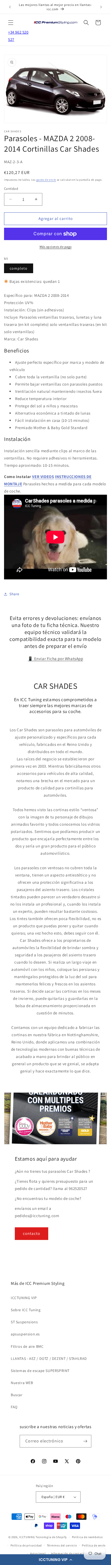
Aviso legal (38, 1553)
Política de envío (94, 1545)
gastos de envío (46, 179)
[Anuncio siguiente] (101, 7)
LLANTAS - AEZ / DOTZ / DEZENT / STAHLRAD (49, 1358)
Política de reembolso (87, 1537)
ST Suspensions (24, 1322)
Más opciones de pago (56, 247)
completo (18, 268)
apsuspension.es (25, 1334)
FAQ (14, 1406)
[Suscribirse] (85, 1441)
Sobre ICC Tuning (26, 1309)
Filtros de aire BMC (27, 1346)
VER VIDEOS (43, 476)
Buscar (17, 1394)
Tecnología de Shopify (51, 1537)
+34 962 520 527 (18, 36)
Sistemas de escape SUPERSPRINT (40, 1370)
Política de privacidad (26, 1545)
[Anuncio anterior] (10, 7)
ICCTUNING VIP (24, 1297)
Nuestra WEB (22, 1382)
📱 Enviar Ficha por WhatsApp (55, 658)
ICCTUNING (27, 1537)
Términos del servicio (62, 1545)
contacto (31, 1233)
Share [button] (14, 593)
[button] (55, 1559)
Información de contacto (68, 1553)
